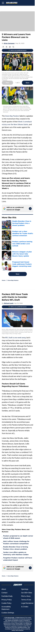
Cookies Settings (7, 613)
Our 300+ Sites (26, 593)
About (3, 589)
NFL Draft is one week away (15, 338)
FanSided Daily (7, 596)
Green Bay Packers (12, 116)
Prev (7, 83)
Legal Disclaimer (27, 603)
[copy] (13, 47)
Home (4, 280)
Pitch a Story (26, 596)
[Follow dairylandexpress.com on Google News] (30, 208)
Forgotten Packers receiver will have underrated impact (17, 559)
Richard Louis (8, 303)
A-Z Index (24, 607)
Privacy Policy (6, 600)
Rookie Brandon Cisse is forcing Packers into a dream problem (15, 548)
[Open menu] (3, 3)
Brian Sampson (9, 43)
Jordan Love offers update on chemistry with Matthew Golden (16, 553)
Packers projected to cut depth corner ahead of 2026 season (18, 537)
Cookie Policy (6, 603)
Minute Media (11, 617)
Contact (4, 593)
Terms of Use (26, 600)
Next (27, 83)
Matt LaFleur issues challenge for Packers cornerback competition (16, 542)
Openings (24, 589)
